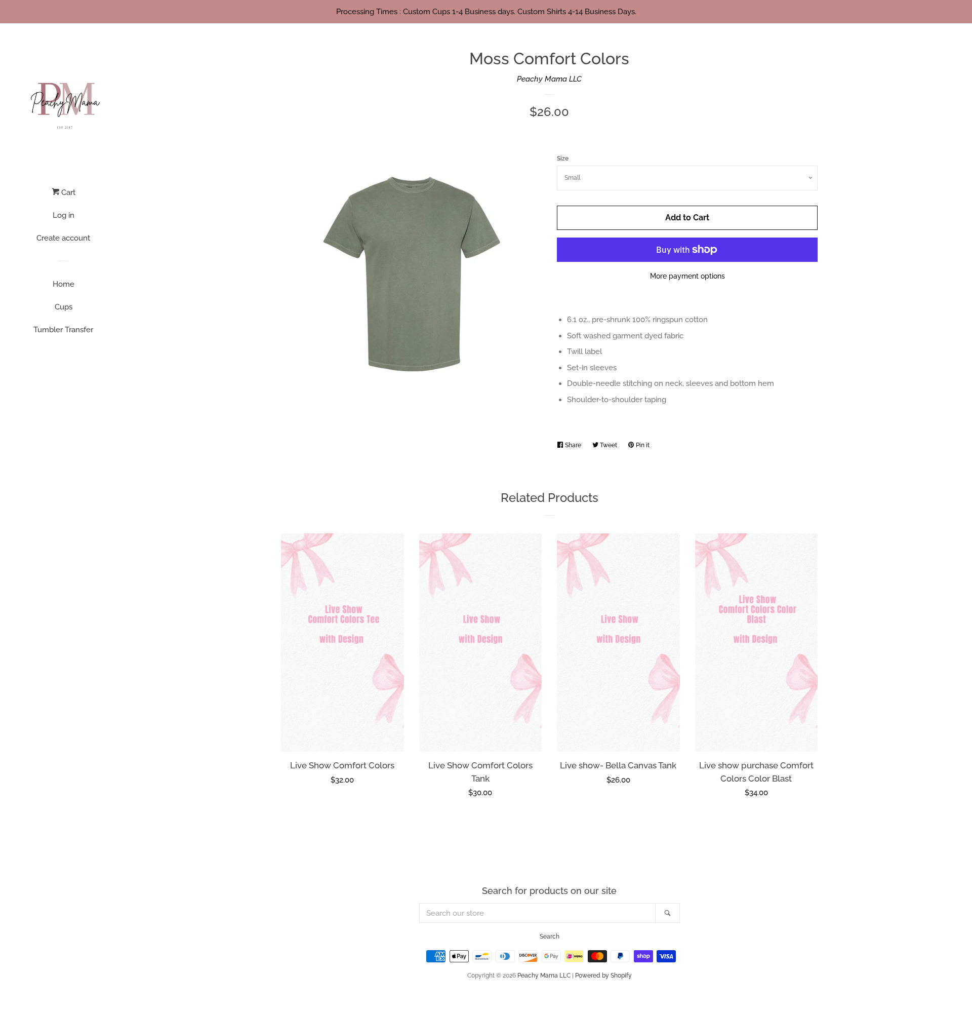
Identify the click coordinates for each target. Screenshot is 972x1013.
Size (563, 158)
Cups (63, 306)
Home (63, 284)
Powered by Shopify (603, 975)
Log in (63, 215)
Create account (63, 238)
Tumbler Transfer (63, 329)
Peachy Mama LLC (549, 79)
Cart (67, 192)
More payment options (687, 276)
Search (549, 936)
